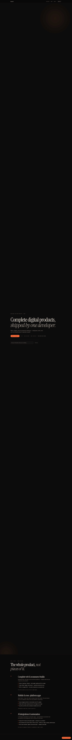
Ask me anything (67, 737)
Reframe (36, 342)
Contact (59, 1)
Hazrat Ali (12, 1)
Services (47, 1)
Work (52, 1)
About (55, 1)
